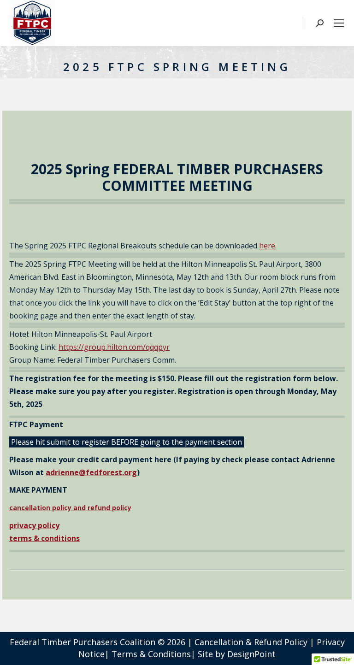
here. (268, 246)
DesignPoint (251, 653)
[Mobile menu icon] (339, 23)
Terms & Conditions (151, 653)
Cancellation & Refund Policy (251, 641)
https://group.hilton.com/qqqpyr (114, 347)
